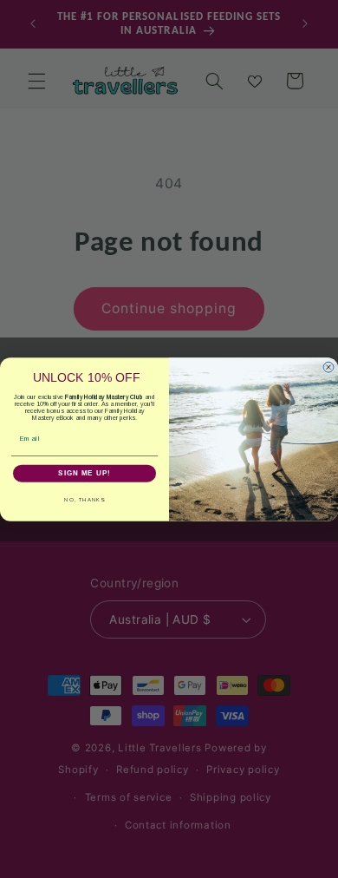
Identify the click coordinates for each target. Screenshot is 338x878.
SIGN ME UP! (84, 473)
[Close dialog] (328, 367)
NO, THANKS (84, 499)
